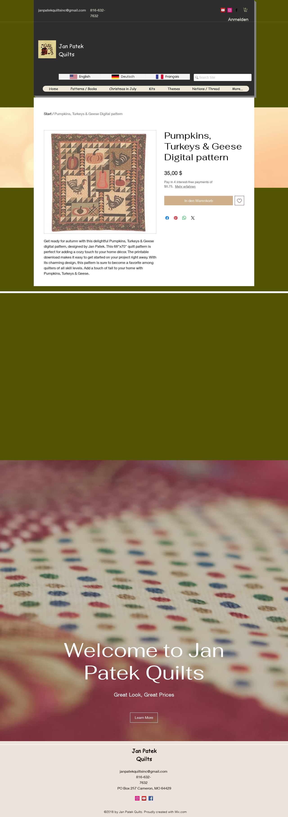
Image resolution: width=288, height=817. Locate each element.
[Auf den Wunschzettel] (239, 200)
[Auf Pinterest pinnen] (175, 218)
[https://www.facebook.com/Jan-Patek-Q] (236, 10)
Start (48, 113)
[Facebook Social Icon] (150, 798)
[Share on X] (193, 218)
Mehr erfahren (201, 186)
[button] (245, 10)
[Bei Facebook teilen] (167, 218)
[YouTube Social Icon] (223, 10)
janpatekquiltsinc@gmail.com (62, 10)
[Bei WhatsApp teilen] (184, 218)
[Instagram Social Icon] (229, 10)
